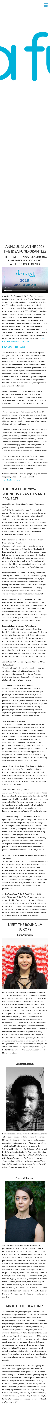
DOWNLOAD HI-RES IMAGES (13, 347)
